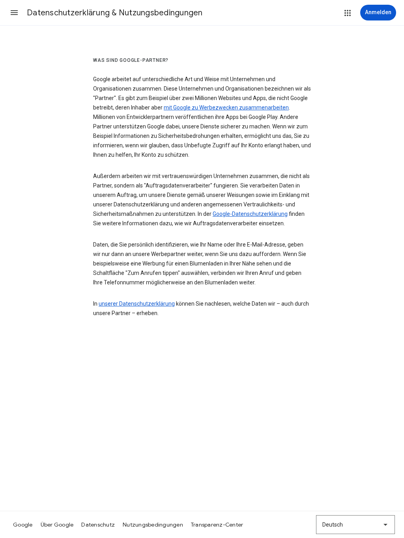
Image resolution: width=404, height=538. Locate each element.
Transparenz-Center (217, 524)
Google (23, 524)
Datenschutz (98, 524)
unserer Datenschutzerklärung (137, 304)
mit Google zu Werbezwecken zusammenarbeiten (226, 107)
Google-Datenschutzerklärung (250, 214)
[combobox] (355, 524)
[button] (14, 12)
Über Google (57, 524)
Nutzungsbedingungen (153, 524)
